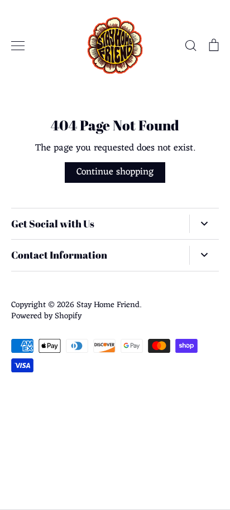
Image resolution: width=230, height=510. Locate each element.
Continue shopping (115, 172)
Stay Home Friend (108, 305)
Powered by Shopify (46, 316)
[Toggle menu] (18, 45)
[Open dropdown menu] (204, 224)
